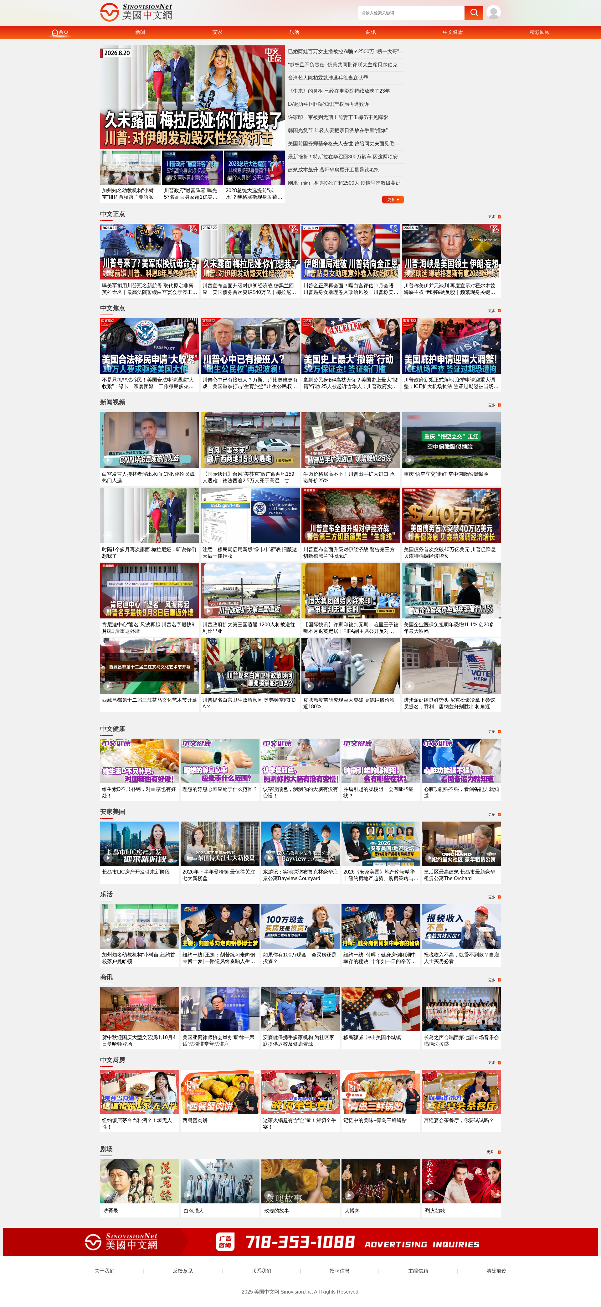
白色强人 (194, 1210)
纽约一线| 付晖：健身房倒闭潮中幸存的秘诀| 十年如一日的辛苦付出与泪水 (379, 961)
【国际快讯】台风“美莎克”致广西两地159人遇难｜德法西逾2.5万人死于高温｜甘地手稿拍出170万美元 (249, 480)
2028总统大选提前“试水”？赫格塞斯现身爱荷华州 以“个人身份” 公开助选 (254, 197)
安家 (217, 32)
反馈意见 (183, 1271)
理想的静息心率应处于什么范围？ (220, 789)
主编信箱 (418, 1271)
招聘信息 (340, 1271)
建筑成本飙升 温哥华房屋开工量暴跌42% (333, 169)
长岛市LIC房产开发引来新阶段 (136, 871)
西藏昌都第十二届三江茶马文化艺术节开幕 (149, 700)
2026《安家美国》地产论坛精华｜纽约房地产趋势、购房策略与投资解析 (381, 878)
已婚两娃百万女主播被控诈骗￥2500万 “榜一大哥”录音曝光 (346, 51)
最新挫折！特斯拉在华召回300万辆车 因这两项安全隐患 (346, 156)
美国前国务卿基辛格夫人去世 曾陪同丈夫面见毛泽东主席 (346, 143)
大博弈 (352, 1210)
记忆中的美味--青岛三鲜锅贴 (375, 1120)
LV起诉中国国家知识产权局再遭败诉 (328, 104)
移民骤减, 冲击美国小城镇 (372, 1037)
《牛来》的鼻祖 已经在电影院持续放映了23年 (339, 91)
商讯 (371, 32)
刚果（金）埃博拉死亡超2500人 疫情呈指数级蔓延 (344, 183)
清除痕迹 (496, 1271)
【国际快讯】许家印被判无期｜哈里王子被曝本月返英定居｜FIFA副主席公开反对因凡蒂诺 (350, 631)
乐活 (294, 32)
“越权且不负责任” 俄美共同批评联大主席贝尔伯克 (343, 64)
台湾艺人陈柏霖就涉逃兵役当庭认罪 (328, 77)
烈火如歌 (435, 1210)
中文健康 (453, 32)
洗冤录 (110, 1210)
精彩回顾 (540, 32)
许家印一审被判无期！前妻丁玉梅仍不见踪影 (338, 117)
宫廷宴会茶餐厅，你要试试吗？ (459, 1120)
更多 (393, 199)
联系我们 (261, 1271)
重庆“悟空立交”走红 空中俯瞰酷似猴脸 (446, 474)
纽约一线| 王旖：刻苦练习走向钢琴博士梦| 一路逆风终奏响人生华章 (218, 961)
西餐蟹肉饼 (195, 1120)
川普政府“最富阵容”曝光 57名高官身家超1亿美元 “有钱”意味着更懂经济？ (191, 197)
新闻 (140, 32)
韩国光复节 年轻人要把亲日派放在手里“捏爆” (338, 130)
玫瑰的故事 (276, 1210)
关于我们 (105, 1271)
